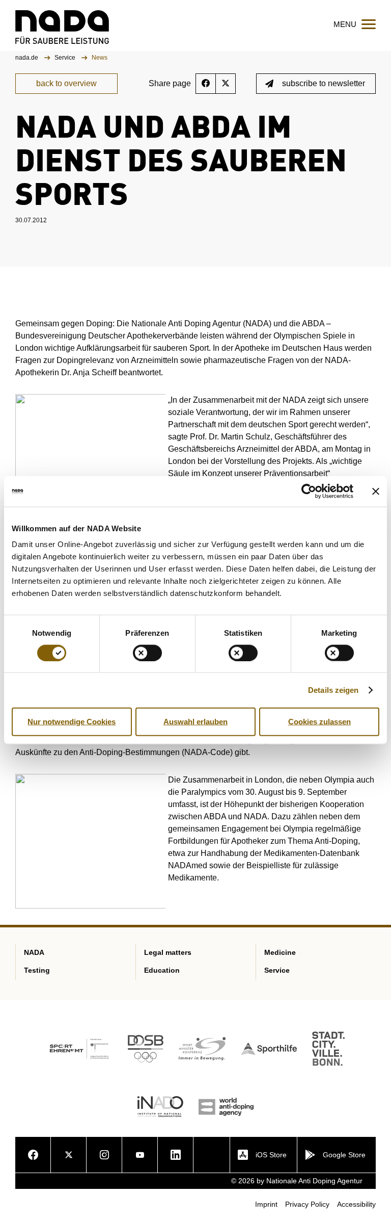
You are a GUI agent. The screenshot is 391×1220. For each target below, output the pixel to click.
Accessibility (356, 1204)
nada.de (27, 57)
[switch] (147, 652)
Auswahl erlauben (195, 721)
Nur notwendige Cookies (71, 721)
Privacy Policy (307, 1204)
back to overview (66, 83)
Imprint (266, 1204)
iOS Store (271, 1155)
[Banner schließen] (375, 491)
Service (65, 57)
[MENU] (368, 24)
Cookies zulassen (319, 721)
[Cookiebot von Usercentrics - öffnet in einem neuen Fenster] (308, 491)
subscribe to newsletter (323, 83)
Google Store (344, 1155)
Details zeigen (333, 689)
